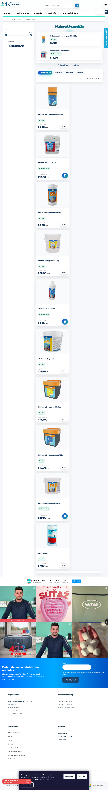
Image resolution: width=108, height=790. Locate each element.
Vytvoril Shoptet (98, 786)
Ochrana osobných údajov (16, 755)
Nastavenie (27, 785)
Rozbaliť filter (16, 46)
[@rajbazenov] (29, 581)
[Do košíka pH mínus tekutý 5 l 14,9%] (65, 175)
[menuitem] (8, 13)
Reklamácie (12, 759)
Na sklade (12, 42)
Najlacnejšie (58, 73)
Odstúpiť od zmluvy (14, 733)
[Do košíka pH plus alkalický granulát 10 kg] (65, 516)
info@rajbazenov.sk (65, 736)
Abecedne (80, 73)
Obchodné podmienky (15, 752)
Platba (10, 740)
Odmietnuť (69, 776)
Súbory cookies (13, 748)
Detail (64, 126)
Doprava (10, 737)
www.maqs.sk (63, 733)
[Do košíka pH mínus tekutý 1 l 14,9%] (65, 322)
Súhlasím (81, 776)
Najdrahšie (69, 73)
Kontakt (10, 744)
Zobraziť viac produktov (68, 65)
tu (51, 779)
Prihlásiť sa (71, 680)
